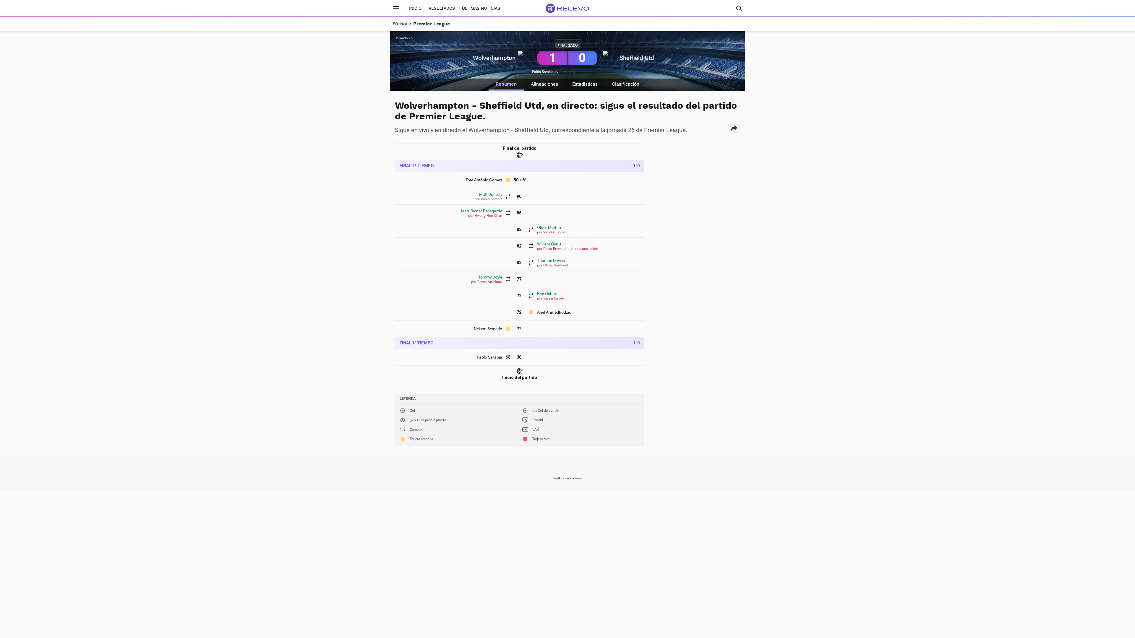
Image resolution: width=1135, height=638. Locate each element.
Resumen (506, 84)
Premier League (431, 24)
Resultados (442, 8)
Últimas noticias (481, 8)
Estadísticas (585, 84)
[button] (734, 128)
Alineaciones (544, 84)
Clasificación (625, 84)
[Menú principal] (396, 8)
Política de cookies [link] (567, 478)
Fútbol (400, 24)
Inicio (415, 8)
